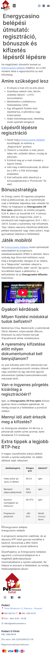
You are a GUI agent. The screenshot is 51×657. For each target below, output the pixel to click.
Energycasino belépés (13, 67)
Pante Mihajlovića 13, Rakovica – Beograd (23, 608)
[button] (14, 6)
